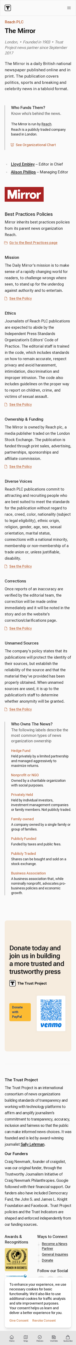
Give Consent (18, 1320)
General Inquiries (55, 1254)
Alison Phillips (23, 172)
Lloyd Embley (23, 164)
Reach (46, 124)
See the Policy (20, 298)
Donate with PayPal (17, 1012)
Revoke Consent (44, 1320)
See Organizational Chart (36, 145)
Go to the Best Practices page (33, 243)
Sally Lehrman (32, 1144)
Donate (47, 1260)
